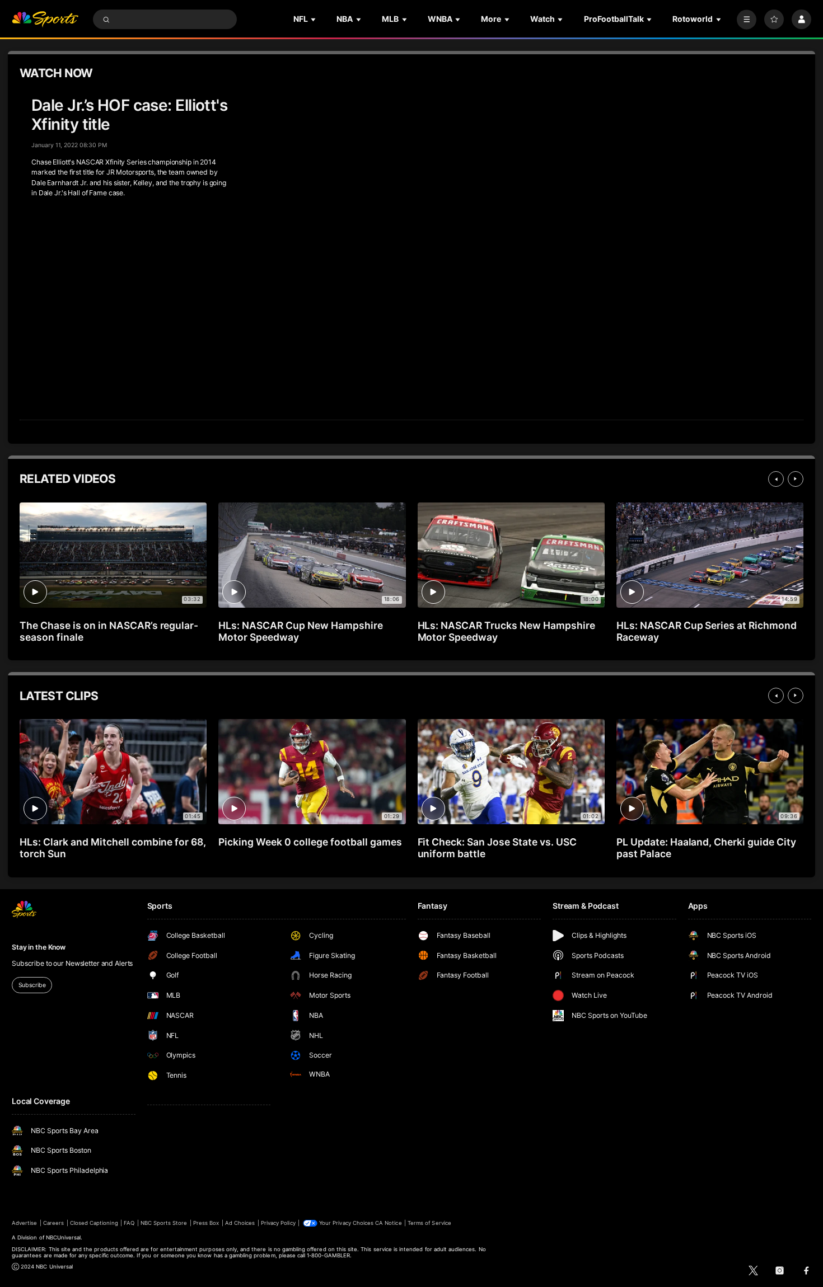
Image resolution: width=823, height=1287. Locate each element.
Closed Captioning (94, 1223)
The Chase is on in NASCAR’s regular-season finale (109, 631)
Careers (53, 1223)
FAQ (129, 1223)
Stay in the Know (39, 947)
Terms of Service (429, 1223)
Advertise (24, 1223)
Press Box (206, 1223)
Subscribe (32, 985)
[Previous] (776, 479)
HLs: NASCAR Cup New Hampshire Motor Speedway (300, 631)
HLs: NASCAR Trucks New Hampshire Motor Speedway (506, 631)
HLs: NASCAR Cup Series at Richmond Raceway (706, 631)
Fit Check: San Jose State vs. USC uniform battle (497, 847)
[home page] (45, 19)
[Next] (795, 479)
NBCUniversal (63, 1237)
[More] (746, 19)
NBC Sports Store (164, 1223)
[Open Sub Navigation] (314, 19)
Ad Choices (240, 1223)
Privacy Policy (278, 1223)
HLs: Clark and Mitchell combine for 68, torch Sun (113, 847)
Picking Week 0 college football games (309, 842)
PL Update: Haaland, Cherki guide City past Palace (706, 847)
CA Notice (388, 1223)
